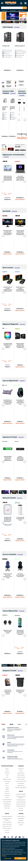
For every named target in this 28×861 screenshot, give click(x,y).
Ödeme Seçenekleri (21, 799)
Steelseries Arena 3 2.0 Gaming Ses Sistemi (7, 631)
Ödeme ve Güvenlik (21, 777)
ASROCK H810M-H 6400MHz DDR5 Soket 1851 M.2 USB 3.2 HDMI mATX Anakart (20, 346)
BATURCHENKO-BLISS (5, 108)
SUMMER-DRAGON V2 (12, 108)
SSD (7, 777)
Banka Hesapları (20, 775)
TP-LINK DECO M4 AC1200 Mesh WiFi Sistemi (20, 519)
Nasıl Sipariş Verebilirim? (21, 794)
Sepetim (21, 824)
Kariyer (20, 770)
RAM (7, 775)
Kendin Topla (13, 10)
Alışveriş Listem (21, 822)
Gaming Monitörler (7, 801)
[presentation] (3, 51)
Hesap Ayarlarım (21, 816)
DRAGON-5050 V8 (20, 46)
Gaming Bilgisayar (7, 803)
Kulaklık (7, 789)
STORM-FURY (6, 46)
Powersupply (7, 781)
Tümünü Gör (16, 27)
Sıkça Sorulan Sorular (20, 804)
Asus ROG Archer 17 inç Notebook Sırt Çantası (20, 691)
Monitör (7, 783)
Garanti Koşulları (20, 779)
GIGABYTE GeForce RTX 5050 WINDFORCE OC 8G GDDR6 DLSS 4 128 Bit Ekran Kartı (7, 290)
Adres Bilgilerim (21, 818)
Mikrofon (7, 791)
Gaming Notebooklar (7, 799)
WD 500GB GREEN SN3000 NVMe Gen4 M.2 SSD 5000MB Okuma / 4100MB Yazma (8, 459)
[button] (2, 3)
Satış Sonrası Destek (21, 806)
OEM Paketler (4, 10)
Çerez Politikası (21, 783)
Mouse (7, 787)
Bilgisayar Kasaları (7, 779)
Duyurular (21, 808)
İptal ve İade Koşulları (20, 802)
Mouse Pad (7, 793)
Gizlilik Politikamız (21, 785)
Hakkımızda (21, 768)
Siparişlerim (20, 820)
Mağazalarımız (22, 10)
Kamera (7, 797)
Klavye (7, 785)
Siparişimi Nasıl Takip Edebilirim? (20, 797)
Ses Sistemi (7, 795)
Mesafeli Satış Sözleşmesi (20, 787)
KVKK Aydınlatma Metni (21, 781)
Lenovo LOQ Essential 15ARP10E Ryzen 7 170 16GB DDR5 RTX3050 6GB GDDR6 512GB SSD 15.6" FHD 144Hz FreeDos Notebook (20, 180)
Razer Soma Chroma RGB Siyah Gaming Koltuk (20, 575)
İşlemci (7, 768)
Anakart (7, 770)
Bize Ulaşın (21, 810)
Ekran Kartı (7, 773)
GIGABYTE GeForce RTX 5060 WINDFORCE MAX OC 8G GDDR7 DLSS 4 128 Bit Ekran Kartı (20, 290)
